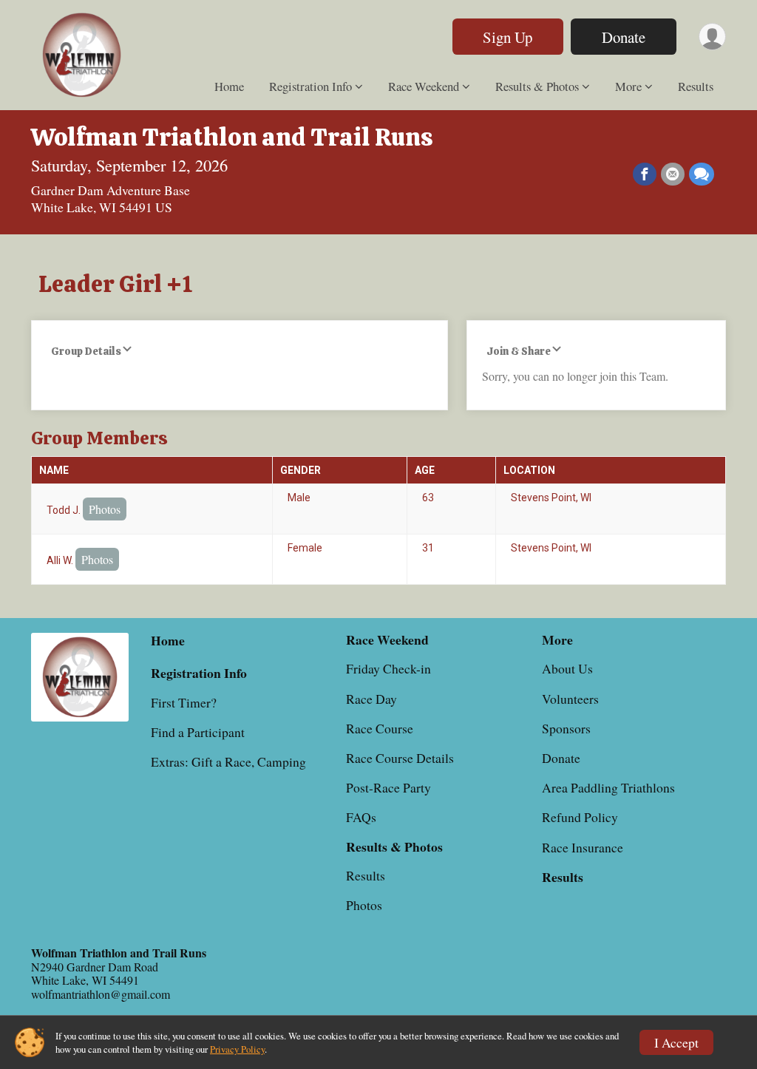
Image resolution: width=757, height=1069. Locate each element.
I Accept (676, 1042)
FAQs (361, 817)
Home (229, 86)
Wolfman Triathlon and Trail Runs (232, 137)
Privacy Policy (237, 1049)
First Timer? (184, 702)
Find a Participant (198, 731)
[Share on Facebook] (644, 174)
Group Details (86, 351)
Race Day (371, 698)
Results (695, 86)
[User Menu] (712, 36)
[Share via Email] (673, 174)
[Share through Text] (701, 174)
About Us (567, 668)
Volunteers (570, 698)
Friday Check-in (388, 668)
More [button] (628, 86)
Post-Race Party (388, 787)
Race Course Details (400, 757)
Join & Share (518, 351)
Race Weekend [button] (423, 86)
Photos (104, 509)
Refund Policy (580, 817)
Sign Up (507, 37)
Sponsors (566, 728)
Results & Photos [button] (537, 86)
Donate (623, 37)
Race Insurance (582, 847)
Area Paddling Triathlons (608, 787)
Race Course (379, 728)
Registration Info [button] (310, 86)
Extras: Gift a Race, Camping (228, 761)
